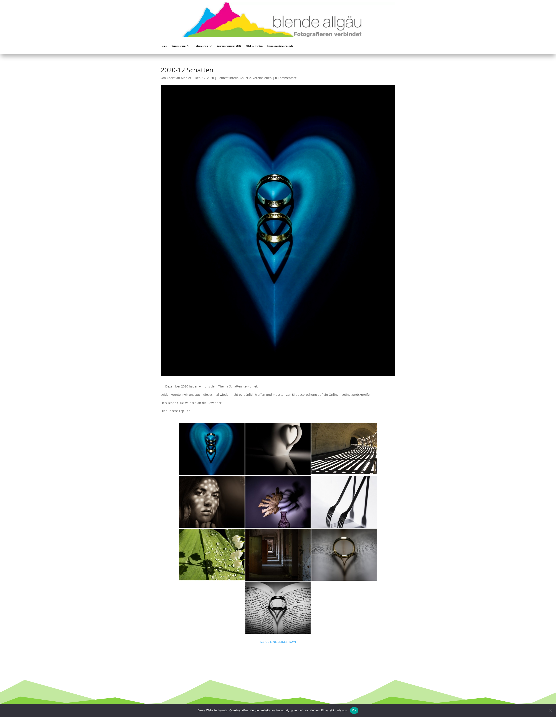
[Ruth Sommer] (278, 502)
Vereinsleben (178, 46)
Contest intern (227, 78)
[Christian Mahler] (278, 449)
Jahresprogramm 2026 (229, 46)
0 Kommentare (286, 78)
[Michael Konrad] (212, 502)
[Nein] (550, 710)
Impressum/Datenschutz (280, 46)
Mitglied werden (254, 46)
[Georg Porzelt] (212, 449)
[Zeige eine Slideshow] (278, 642)
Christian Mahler (179, 78)
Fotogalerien (201, 46)
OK (354, 710)
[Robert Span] (278, 555)
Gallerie (245, 78)
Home (164, 46)
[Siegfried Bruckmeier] (344, 449)
